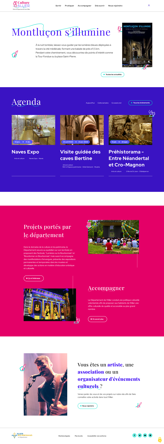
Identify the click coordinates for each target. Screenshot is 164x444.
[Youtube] (145, 436)
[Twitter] (140, 436)
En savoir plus (98, 319)
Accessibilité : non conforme (96, 436)
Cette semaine (103, 103)
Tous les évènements (141, 103)
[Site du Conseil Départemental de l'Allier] (22, 437)
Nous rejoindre (88, 406)
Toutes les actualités (114, 74)
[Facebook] (134, 436)
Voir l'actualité (18, 72)
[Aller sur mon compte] (149, 5)
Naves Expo (25, 152)
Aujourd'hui (90, 103)
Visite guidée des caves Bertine (80, 155)
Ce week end (116, 103)
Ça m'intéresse (34, 278)
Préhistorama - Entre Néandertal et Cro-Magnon (129, 158)
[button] (58, 5)
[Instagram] (150, 436)
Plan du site (79, 436)
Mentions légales (64, 436)
